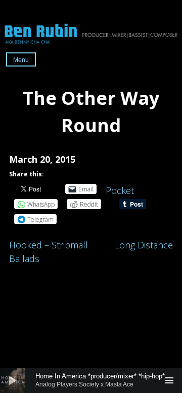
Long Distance (144, 245)
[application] (91, 380)
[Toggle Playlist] (169, 380)
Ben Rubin (91, 33)
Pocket (120, 190)
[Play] (13, 380)
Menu (21, 59)
